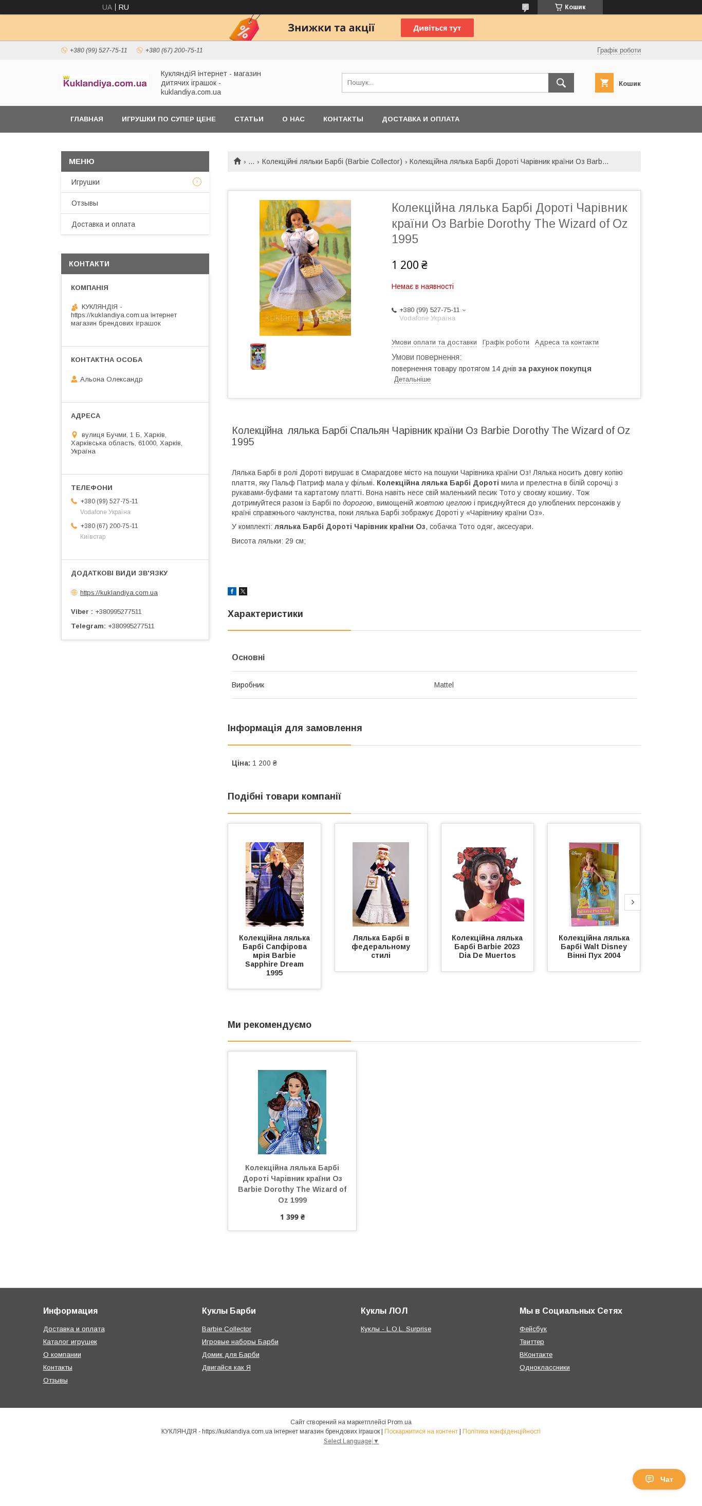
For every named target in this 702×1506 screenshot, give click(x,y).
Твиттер (532, 1342)
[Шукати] (561, 83)
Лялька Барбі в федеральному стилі (382, 946)
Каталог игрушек (70, 1342)
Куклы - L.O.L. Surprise (396, 1329)
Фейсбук (533, 1329)
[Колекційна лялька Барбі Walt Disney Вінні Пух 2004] (594, 875)
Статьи (249, 119)
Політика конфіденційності (502, 1431)
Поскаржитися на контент (421, 1431)
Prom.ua (399, 1422)
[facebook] (232, 593)
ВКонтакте (536, 1354)
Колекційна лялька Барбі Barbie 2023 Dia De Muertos (488, 946)
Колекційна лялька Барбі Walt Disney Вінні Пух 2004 (595, 946)
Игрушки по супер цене (169, 119)
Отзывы (84, 203)
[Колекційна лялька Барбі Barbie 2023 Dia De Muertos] (487, 875)
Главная (86, 119)
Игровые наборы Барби (240, 1342)
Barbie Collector (226, 1329)
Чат (666, 1479)
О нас (293, 119)
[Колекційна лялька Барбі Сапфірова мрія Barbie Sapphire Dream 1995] (274, 875)
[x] (243, 593)
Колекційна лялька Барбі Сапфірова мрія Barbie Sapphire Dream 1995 (275, 955)
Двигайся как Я (226, 1367)
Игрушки (85, 182)
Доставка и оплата (420, 119)
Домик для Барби (231, 1354)
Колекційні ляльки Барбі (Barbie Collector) (332, 161)
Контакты (343, 119)
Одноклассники (545, 1367)
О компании (62, 1354)
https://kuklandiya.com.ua (119, 592)
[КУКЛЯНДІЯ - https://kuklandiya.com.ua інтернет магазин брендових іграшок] (105, 87)
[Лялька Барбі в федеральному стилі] (381, 875)
